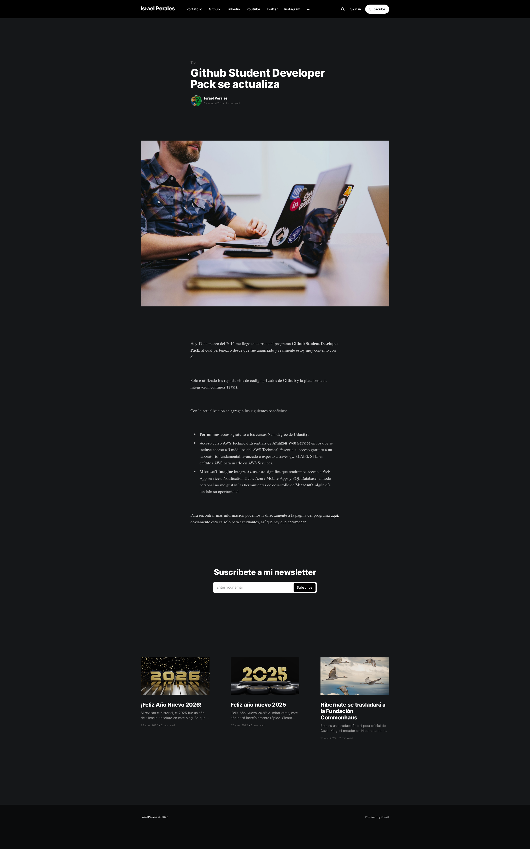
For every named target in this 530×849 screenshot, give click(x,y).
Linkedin (233, 9)
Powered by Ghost (377, 817)
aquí (334, 515)
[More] (309, 9)
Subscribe (377, 9)
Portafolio (194, 9)
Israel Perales (158, 8)
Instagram (292, 9)
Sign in (355, 9)
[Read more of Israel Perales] (196, 101)
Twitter (272, 9)
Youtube (253, 9)
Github (214, 9)
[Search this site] (343, 9)
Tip (193, 62)
